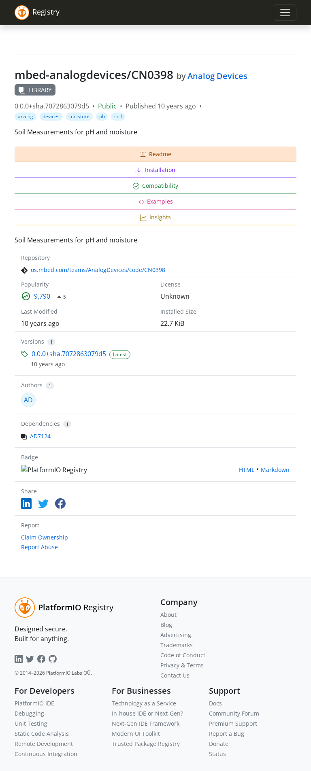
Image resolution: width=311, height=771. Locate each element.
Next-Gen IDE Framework (145, 723)
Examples (160, 201)
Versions (32, 341)
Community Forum (234, 713)
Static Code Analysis (42, 733)
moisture (79, 116)
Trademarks (176, 645)
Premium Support (233, 723)
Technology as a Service (144, 703)
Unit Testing (31, 723)
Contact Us (175, 675)
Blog (166, 625)
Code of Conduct (182, 655)
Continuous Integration (46, 754)
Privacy (169, 665)
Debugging (29, 713)
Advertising (175, 635)
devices (51, 116)
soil (118, 116)
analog (25, 116)
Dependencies (40, 423)
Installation (160, 170)
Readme (160, 154)
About (168, 614)
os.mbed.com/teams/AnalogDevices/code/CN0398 (98, 270)
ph (102, 116)
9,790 (42, 296)
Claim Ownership (44, 537)
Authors (32, 385)
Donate (218, 744)
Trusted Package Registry (146, 744)
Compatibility (160, 185)
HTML (246, 470)
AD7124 (40, 436)
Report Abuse (39, 547)
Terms (195, 665)
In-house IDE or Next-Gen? (147, 713)
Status (217, 754)
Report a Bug (226, 733)
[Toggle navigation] (285, 12)
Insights (160, 217)
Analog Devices (217, 75)
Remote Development (44, 744)
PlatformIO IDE (34, 703)
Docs (215, 703)
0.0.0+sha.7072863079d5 (69, 353)
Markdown (275, 470)
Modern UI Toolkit (136, 733)
